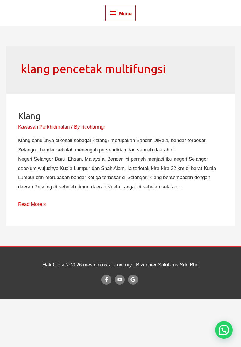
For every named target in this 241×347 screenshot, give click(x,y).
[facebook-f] (107, 280)
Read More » (32, 204)
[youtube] (120, 280)
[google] (134, 280)
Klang (29, 116)
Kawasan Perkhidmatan (44, 127)
